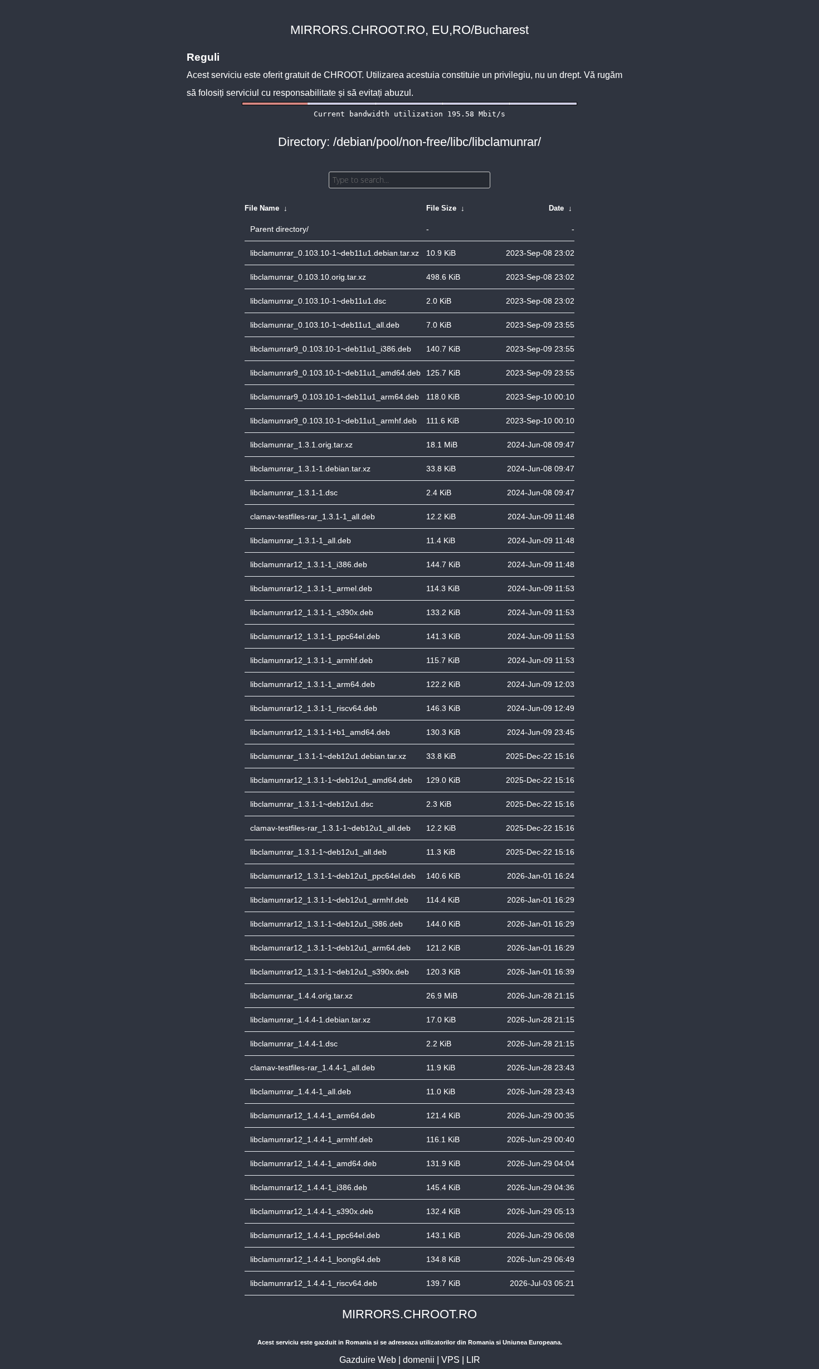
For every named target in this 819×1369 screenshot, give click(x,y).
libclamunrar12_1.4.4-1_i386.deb (308, 1187)
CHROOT (343, 75)
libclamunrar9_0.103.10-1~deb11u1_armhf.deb (333, 420)
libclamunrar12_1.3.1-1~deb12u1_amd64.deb (331, 780)
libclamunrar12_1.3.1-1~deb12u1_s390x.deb (329, 971)
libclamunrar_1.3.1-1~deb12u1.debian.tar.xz (328, 756)
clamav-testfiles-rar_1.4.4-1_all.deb (312, 1067)
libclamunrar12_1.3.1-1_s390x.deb (311, 612)
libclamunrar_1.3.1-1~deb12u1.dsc (311, 804)
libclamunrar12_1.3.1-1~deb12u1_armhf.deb (329, 899)
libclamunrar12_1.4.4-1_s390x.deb (311, 1211)
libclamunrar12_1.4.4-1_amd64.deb (313, 1163)
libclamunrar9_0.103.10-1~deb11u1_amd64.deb (335, 372)
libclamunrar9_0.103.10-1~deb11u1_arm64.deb (334, 396)
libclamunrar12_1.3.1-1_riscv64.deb (313, 708)
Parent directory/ (279, 229)
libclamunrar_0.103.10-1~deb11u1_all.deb (324, 324)
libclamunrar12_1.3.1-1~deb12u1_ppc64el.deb (333, 875)
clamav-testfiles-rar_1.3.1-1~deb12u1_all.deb (330, 828)
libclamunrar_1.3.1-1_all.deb (300, 540)
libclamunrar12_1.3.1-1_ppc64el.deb (315, 636)
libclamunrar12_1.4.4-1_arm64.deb (312, 1115)
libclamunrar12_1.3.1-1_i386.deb (308, 564)
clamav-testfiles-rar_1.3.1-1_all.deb (312, 516)
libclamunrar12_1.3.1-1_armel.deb (311, 588)
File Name (262, 208)
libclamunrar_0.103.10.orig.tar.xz (308, 276)
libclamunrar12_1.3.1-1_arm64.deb (312, 684)
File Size (441, 208)
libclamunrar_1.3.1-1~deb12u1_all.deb (318, 851)
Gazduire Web (367, 1360)
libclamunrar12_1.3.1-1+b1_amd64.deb (320, 732)
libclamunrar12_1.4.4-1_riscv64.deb (313, 1283)
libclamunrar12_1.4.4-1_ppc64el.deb (315, 1235)
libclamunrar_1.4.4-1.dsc (294, 1043)
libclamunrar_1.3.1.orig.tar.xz (301, 444)
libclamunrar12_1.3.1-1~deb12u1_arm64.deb (330, 947)
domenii (419, 1360)
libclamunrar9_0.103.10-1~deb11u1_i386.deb (330, 348)
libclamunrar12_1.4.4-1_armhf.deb (311, 1139)
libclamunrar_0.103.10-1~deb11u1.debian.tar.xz (334, 253)
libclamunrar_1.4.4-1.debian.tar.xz (310, 1019)
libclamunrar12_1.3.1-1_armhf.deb (311, 660)
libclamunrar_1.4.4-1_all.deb (300, 1091)
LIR (473, 1360)
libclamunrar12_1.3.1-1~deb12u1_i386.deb (326, 923)
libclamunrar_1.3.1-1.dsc (294, 492)
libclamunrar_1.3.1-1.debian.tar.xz (310, 468)
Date (556, 208)
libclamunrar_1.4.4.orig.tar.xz (301, 995)
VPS (450, 1360)
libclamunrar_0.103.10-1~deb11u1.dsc (318, 300)
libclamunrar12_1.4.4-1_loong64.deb (315, 1259)
